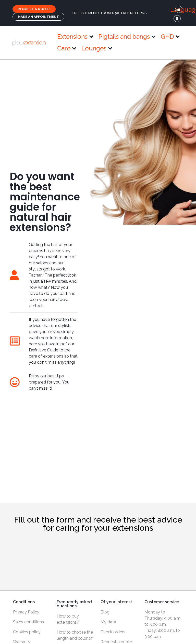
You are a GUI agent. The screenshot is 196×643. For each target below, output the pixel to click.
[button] (75, 37)
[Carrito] (178, 9)
